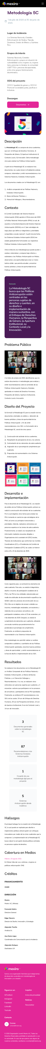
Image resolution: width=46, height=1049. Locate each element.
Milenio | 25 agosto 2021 (13, 859)
